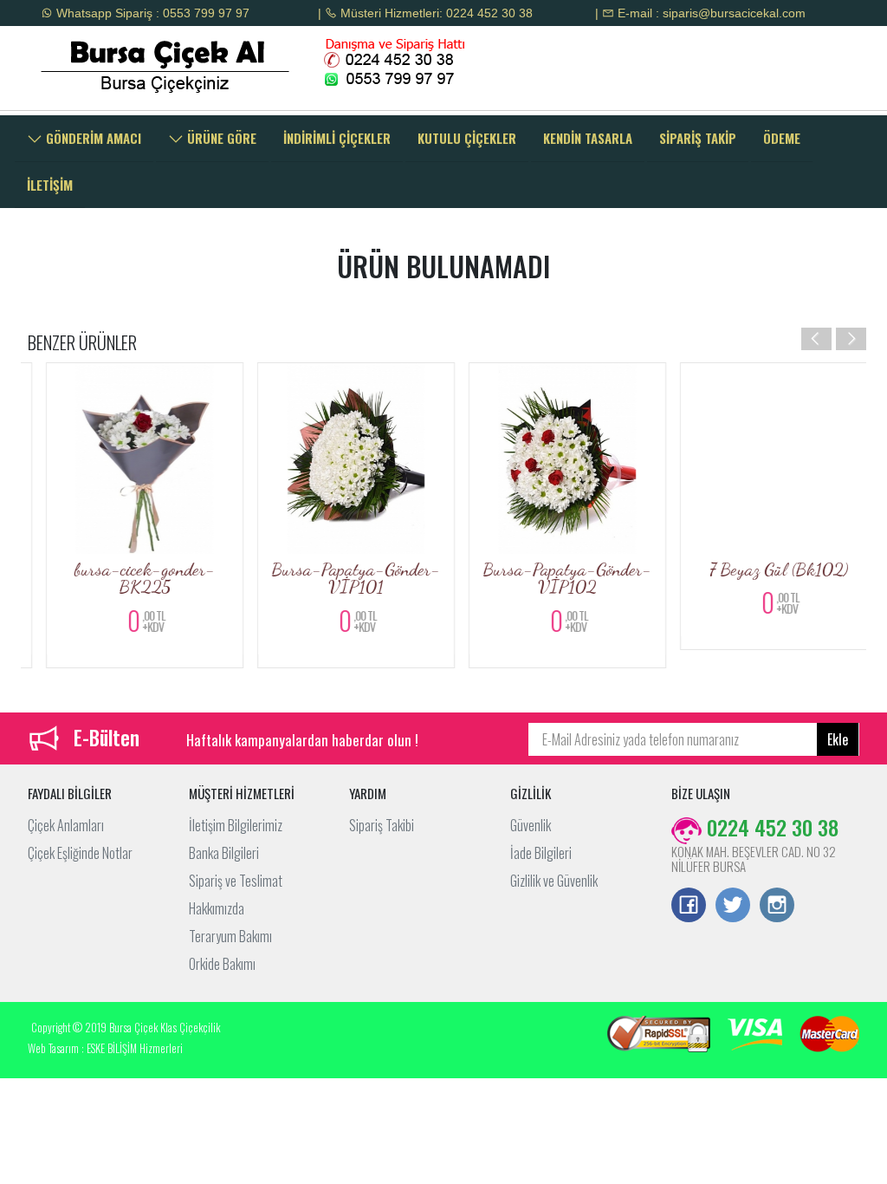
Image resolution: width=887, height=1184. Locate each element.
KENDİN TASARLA (587, 137)
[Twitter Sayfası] (732, 907)
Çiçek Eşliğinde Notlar (80, 852)
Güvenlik (530, 825)
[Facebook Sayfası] (688, 907)
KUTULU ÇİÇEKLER (467, 137)
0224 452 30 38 (770, 826)
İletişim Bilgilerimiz (235, 825)
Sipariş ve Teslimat (235, 880)
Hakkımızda (216, 908)
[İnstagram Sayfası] (777, 907)
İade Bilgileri (541, 852)
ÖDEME (781, 137)
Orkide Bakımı (222, 963)
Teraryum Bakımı (230, 936)
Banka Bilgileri (224, 852)
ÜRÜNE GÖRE (220, 137)
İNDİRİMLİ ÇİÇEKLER (337, 137)
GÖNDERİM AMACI (91, 137)
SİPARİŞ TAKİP (697, 137)
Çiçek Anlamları (66, 825)
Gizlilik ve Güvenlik (554, 880)
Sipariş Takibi (381, 825)
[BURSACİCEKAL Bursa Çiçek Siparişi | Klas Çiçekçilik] (122, 65)
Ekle (837, 739)
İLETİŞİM (50, 184)
